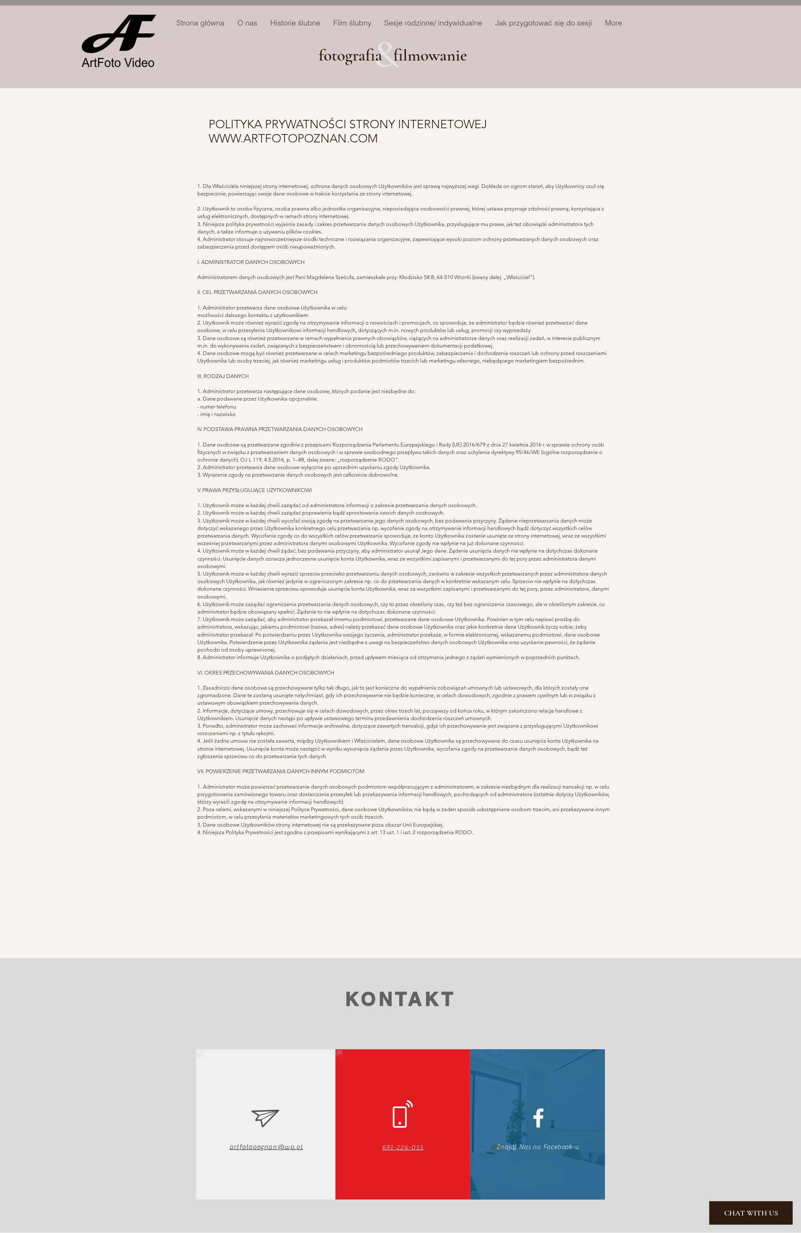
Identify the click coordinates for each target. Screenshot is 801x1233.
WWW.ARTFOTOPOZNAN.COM (293, 138)
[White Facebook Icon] (538, 1118)
